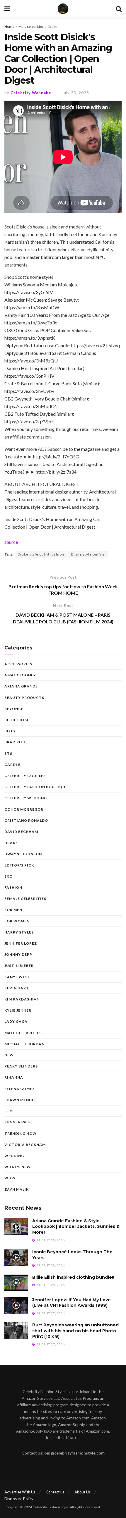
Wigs (9, 1178)
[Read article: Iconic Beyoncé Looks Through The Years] (16, 1257)
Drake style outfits (88, 554)
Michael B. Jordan (24, 1044)
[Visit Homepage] (63, 9)
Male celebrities (31, 26)
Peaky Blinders (21, 1066)
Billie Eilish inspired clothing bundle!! (73, 1277)
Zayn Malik (16, 1189)
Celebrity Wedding (25, 798)
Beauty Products (24, 697)
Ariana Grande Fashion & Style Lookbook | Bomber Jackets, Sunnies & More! (76, 1226)
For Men (13, 909)
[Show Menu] (7, 9)
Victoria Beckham (25, 1144)
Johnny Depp (18, 954)
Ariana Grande (21, 686)
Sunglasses (17, 1122)
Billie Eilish (17, 720)
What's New (17, 1167)
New (9, 1055)
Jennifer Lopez (20, 943)
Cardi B (12, 764)
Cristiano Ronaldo (26, 820)
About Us (82, 1492)
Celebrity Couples (25, 775)
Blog (9, 731)
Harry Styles (19, 932)
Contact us (55, 1492)
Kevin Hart (16, 988)
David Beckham (21, 831)
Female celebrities (25, 898)
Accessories (18, 664)
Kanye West (17, 977)
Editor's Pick (19, 865)
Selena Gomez (19, 1089)
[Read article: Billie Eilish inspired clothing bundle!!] (16, 1283)
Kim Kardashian (22, 999)
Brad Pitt (15, 742)
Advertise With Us (19, 1492)
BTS (8, 753)
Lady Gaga (16, 1021)
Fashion (13, 887)
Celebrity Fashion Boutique (36, 787)
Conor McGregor (23, 809)
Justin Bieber (19, 965)
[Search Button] (119, 9)
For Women (17, 921)
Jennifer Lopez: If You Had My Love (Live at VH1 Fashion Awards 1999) (71, 1302)
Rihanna (13, 1077)
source (11, 542)
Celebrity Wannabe (31, 92)
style (10, 1111)
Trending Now (20, 1133)
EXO (8, 876)
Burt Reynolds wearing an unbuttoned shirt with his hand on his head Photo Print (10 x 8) (75, 1330)
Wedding (14, 1155)
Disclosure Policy (18, 1498)
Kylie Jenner (17, 1010)
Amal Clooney (20, 675)
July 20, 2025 (75, 92)
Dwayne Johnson (23, 854)
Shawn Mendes (20, 1100)
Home (9, 26)
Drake (52, 26)
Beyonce (13, 708)
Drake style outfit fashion (41, 554)
